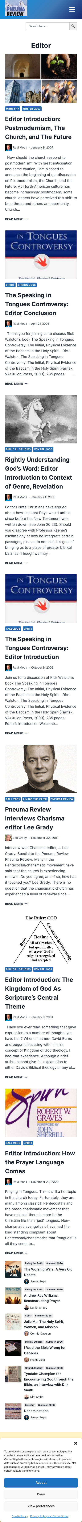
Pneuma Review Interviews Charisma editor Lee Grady (35, 818)
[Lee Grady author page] (8, 838)
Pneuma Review (62, 799)
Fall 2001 (13, 799)
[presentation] (41, 78)
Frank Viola (37, 1359)
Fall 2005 (13, 628)
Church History (33, 1367)
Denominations (36, 1411)
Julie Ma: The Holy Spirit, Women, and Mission (44, 1324)
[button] (76, 1443)
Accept (41, 1483)
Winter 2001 (43, 969)
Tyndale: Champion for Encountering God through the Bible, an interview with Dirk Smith (48, 1382)
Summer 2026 (54, 1263)
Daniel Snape (38, 1307)
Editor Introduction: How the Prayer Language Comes (40, 1162)
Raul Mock (20, 147)
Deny (41, 1494)
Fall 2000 (13, 1143)
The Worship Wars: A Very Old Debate (48, 1272)
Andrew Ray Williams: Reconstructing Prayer (42, 1298)
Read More (16, 219)
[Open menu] (72, 9)
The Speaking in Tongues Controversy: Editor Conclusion (36, 304)
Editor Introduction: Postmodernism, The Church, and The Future (38, 127)
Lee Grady (20, 837)
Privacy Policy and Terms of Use (49, 1516)
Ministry (12, 108)
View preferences (41, 1506)
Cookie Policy (20, 1516)
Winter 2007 (31, 108)
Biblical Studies (18, 449)
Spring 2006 (27, 284)
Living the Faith (35, 799)
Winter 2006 (43, 449)
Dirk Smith (37, 1396)
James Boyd (38, 1281)
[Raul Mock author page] (8, 147)
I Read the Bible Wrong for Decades (45, 1350)
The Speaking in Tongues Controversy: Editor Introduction (36, 647)
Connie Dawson (40, 1333)
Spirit (10, 284)
